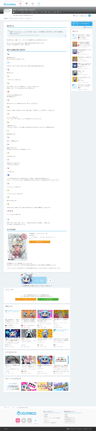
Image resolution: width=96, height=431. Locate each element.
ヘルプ (45, 419)
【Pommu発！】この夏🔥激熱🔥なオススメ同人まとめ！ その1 (62, 367)
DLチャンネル (10, 4)
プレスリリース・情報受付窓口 (50, 422)
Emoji (30, 18)
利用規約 (46, 416)
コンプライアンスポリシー (70, 422)
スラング (24, 18)
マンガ (59, 12)
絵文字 (13, 18)
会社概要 (46, 414)
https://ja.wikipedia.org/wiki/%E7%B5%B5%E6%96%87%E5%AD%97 (25, 35)
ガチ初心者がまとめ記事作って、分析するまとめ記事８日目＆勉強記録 (28, 321)
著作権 (66, 414)
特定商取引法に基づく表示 (70, 417)
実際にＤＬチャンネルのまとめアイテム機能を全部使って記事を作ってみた (12, 340)
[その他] (91, 16)
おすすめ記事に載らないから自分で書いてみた (44, 320)
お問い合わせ (46, 421)
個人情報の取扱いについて (70, 419)
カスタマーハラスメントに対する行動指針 (52, 417)
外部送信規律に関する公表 (70, 421)
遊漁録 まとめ (25, 339)
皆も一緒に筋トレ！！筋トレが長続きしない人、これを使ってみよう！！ (12, 321)
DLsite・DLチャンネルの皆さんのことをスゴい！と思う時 (61, 339)
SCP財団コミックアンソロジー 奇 (38, 233)
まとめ (18, 18)
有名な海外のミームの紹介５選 (84, 57)
